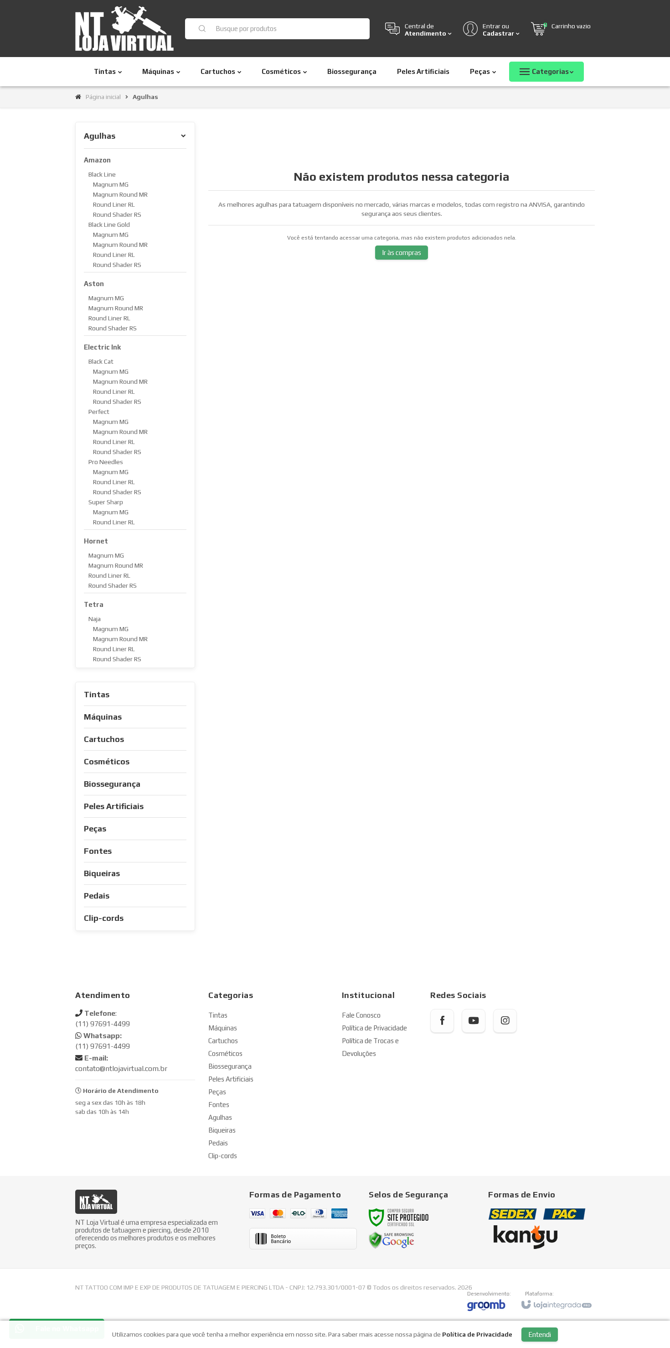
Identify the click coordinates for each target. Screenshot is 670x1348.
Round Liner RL (114, 204)
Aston (94, 283)
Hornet (96, 541)
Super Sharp (105, 502)
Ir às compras (401, 252)
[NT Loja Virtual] (124, 28)
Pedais (218, 1143)
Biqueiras (222, 1130)
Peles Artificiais (230, 1079)
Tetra (93, 604)
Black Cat (100, 361)
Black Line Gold (109, 224)
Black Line (102, 174)
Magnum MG (111, 184)
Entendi (539, 1334)
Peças (217, 1092)
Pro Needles (105, 461)
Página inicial (103, 96)
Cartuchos (223, 1041)
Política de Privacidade (374, 1028)
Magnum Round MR (120, 194)
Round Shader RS (117, 214)
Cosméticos (225, 1053)
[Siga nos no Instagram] (505, 1021)
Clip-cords (222, 1156)
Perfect (98, 411)
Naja (94, 618)
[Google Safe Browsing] (391, 1240)
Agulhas (220, 1117)
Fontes (218, 1104)
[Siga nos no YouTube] (473, 1021)
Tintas (217, 1015)
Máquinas (222, 1028)
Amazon (97, 160)
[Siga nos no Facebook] (442, 1021)
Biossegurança (230, 1066)
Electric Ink (102, 347)
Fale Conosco (361, 1015)
